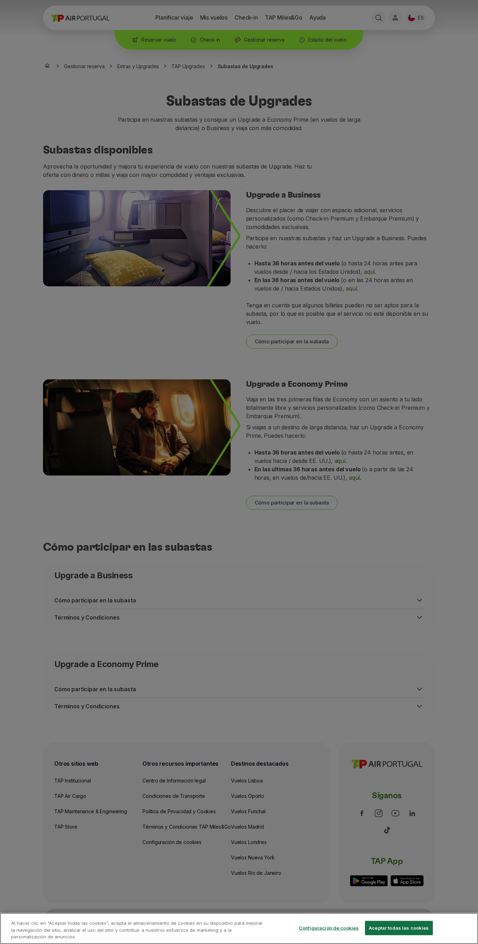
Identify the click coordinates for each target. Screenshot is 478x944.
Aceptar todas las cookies (399, 927)
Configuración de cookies (329, 927)
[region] (239, 928)
